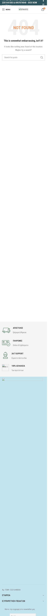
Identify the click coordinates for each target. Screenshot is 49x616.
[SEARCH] (42, 57)
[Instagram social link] (43, 4)
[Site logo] (23, 9)
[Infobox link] (14, 330)
